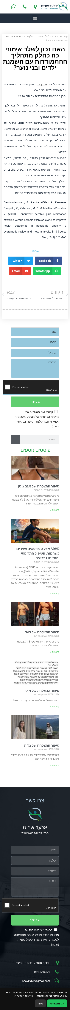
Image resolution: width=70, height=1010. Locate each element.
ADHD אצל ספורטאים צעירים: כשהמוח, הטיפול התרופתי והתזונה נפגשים (37, 553)
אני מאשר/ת (57, 1003)
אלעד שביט (35, 828)
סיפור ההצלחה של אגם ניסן (38, 486)
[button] (35, 18)
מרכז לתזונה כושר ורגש (35, 833)
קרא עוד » (54, 510)
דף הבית (64, 36)
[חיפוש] (15, 439)
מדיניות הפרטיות (49, 416)
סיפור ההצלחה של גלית (41, 745)
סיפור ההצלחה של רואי (42, 632)
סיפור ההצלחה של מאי (42, 691)
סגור (40, 1003)
